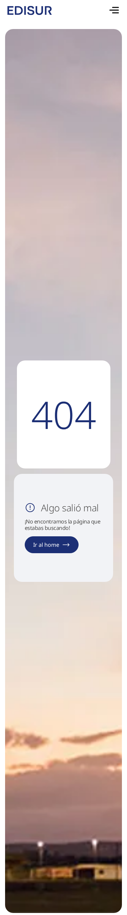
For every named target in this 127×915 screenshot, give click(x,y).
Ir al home (46, 544)
